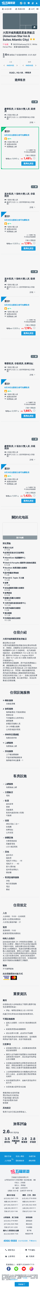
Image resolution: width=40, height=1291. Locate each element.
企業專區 (10, 1256)
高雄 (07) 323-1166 (11, 1211)
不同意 (25, 1278)
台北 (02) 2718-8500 (29, 1198)
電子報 (29, 1230)
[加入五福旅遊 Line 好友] (28, 3)
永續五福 (32, 1156)
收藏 (6, 44)
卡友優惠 (29, 1227)
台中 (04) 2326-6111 (11, 1205)
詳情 (32, 122)
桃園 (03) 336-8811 (11, 1201)
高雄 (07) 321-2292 (11, 1227)
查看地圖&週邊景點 (21, 47)
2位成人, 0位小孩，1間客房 (20, 72)
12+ (33, 356)
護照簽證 (29, 1221)
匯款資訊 (29, 1224)
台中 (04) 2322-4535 (29, 1205)
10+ (33, 272)
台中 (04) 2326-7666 (11, 1224)
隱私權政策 (20, 1160)
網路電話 (10, 1250)
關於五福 (8, 1156)
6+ (33, 102)
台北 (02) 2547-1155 (11, 1198)
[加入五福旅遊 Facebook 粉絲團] (9, 1269)
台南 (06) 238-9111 (11, 1208)
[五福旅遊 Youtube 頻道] (24, 1269)
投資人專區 (20, 1156)
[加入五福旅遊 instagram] (31, 1269)
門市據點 (30, 1250)
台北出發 (7, 9)
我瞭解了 (21, 1284)
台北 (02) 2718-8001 (11, 1221)
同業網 (30, 1256)
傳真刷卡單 (29, 1234)
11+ (33, 187)
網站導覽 (32, 1160)
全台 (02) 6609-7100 (11, 1234)
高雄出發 (20, 9)
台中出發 (33, 9)
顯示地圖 (20, 537)
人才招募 (8, 1160)
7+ (33, 439)
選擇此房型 (28, 163)
